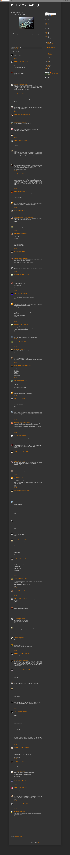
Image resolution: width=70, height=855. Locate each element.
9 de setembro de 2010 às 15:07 (20, 251)
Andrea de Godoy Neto (17, 795)
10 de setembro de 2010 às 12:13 (23, 501)
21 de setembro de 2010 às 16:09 (23, 803)
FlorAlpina (15, 140)
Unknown (15, 134)
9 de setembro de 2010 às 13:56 (23, 225)
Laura (14, 349)
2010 (47, 37)
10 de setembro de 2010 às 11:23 (24, 490)
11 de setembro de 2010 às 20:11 (21, 761)
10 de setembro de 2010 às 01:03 (21, 435)
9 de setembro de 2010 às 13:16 (28, 217)
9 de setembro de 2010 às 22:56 (22, 398)
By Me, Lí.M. (15, 711)
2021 (47, 23)
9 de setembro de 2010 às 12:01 (22, 191)
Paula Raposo (16, 225)
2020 (47, 24)
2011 (47, 36)
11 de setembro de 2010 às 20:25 (20, 771)
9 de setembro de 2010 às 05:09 (21, 134)
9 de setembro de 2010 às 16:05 (24, 274)
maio (48, 61)
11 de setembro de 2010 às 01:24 (24, 653)
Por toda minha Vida (17, 519)
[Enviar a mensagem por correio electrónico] (21, 47)
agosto (48, 57)
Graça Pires (15, 210)
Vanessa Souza (16, 747)
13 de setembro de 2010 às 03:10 (23, 787)
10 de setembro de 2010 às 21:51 (22, 598)
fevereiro (48, 65)
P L (14, 477)
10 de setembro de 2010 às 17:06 (23, 539)
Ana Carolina (16, 539)
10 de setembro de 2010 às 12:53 (25, 519)
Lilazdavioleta (16, 324)
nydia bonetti (16, 122)
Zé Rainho (15, 150)
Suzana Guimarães (17, 422)
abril (48, 62)
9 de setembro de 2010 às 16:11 (22, 282)
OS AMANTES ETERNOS (51, 46)
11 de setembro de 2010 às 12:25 (24, 687)
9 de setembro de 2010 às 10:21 (24, 164)
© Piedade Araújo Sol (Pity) (18, 233)
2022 (47, 22)
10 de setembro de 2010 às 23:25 (20, 618)
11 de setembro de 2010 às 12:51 (23, 711)
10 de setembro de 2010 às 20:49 (23, 590)
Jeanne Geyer (16, 590)
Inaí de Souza (16, 84)
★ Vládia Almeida (16, 274)
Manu (14, 435)
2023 (47, 20)
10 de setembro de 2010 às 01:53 (23, 451)
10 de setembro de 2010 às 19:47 (24, 558)
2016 (47, 29)
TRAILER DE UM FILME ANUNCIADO (52, 47)
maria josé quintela (16, 669)
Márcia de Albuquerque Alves (18, 217)
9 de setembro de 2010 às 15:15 (23, 258)
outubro (48, 41)
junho (48, 60)
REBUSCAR (49, 53)
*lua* (14, 251)
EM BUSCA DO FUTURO (50, 52)
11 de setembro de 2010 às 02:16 (23, 660)
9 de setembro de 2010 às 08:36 (22, 140)
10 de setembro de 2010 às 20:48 (22, 578)
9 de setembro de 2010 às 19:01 (21, 341)
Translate (52, 15)
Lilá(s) (14, 780)
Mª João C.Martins (16, 164)
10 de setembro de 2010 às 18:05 (22, 551)
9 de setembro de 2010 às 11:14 (21, 173)
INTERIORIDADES (25, 5)
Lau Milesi (15, 293)
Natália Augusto (16, 258)
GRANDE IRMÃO (49, 54)
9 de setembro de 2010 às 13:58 (27, 233)
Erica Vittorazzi (16, 61)
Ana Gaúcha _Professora (17, 365)
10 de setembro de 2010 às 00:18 (25, 422)
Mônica (15, 341)
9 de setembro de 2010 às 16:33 (22, 293)
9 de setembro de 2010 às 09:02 (22, 150)
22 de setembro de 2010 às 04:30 (21, 811)
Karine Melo (15, 282)
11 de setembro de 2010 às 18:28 (24, 747)
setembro (48, 42)
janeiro (48, 66)
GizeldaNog (15, 578)
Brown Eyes (15, 803)
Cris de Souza (16, 787)
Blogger (38, 842)
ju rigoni (15, 761)
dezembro (48, 38)
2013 (47, 33)
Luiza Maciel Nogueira (17, 114)
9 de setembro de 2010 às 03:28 (25, 114)
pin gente (15, 598)
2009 (47, 68)
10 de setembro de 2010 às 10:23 (20, 477)
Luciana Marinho (16, 490)
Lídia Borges (16, 398)
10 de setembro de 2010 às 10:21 (24, 469)
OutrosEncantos (16, 687)
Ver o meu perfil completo (54, 73)
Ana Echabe (15, 191)
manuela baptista (16, 558)
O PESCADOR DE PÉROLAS (51, 48)
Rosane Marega (16, 653)
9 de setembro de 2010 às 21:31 (22, 380)
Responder (15, 58)
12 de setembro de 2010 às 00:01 (21, 780)
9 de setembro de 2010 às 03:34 (23, 122)
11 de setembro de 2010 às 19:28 (22, 753)
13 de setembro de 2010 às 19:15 (26, 795)
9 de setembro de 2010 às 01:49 (23, 61)
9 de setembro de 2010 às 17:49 (23, 324)
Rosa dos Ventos (16, 469)
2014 (47, 32)
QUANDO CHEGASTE (50, 43)
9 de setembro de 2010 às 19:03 (20, 349)
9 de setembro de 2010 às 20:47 (26, 365)
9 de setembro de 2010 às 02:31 (21, 93)
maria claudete (16, 660)
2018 (47, 27)
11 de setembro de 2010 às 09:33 (25, 669)
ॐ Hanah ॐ (15, 380)
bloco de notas (16, 48)
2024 (47, 19)
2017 (47, 28)
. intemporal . (16, 501)
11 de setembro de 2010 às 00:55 (19, 637)
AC (51, 72)
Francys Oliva (16, 461)
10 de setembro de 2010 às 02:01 (23, 461)
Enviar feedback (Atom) (18, 836)
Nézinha (15, 811)
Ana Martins (15, 451)
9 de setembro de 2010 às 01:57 (23, 84)
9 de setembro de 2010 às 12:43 (22, 210)
